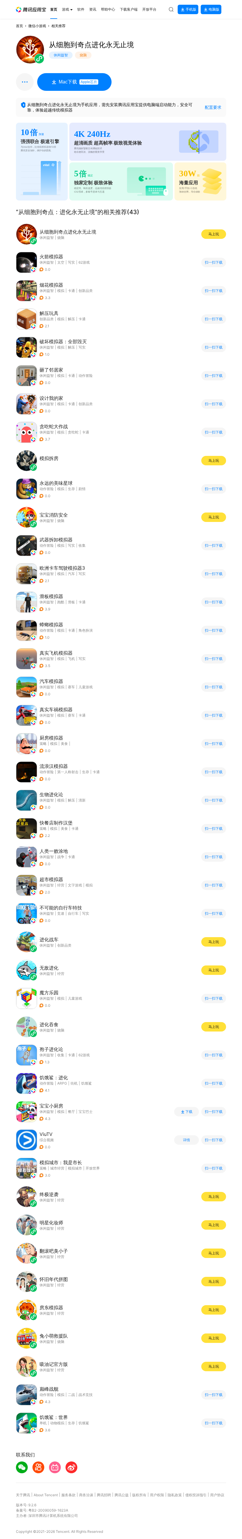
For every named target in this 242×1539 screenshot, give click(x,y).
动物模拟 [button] (57, 1423)
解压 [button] (71, 319)
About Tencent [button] (46, 1495)
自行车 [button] (73, 913)
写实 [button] (71, 262)
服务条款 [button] (68, 1495)
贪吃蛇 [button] (73, 432)
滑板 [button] (71, 602)
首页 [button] (19, 26)
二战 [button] (71, 1394)
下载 (188, 1112)
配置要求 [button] (213, 107)
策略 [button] (43, 743)
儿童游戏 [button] (86, 687)
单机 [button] (43, 1423)
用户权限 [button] (157, 1495)
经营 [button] (60, 885)
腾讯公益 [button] (122, 1495)
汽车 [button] (71, 573)
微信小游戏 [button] (37, 26)
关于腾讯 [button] (23, 1495)
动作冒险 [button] (86, 375)
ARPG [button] (62, 1083)
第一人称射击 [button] (68, 772)
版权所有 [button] (139, 1495)
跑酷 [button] (60, 602)
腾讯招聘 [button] (104, 1495)
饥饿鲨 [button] (86, 1083)
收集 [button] (82, 545)
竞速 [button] (60, 913)
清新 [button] (82, 800)
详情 (186, 1140)
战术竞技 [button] (86, 1394)
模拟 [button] (60, 290)
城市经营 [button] (57, 1168)
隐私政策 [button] (175, 1495)
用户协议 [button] (217, 1495)
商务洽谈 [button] (86, 1495)
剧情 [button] (82, 489)
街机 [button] (74, 1083)
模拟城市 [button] (75, 1168)
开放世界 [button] (93, 1168)
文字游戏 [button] (75, 885)
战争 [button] (60, 857)
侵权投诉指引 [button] (196, 1495)
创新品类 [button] (86, 290)
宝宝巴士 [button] (86, 1111)
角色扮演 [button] (86, 630)
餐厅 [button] (71, 1111)
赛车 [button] (71, 687)
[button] (31, 9)
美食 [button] (64, 743)
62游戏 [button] (84, 262)
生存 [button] (71, 489)
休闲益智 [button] (47, 262)
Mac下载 (78, 81)
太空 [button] (60, 262)
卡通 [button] (71, 290)
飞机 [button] (71, 658)
